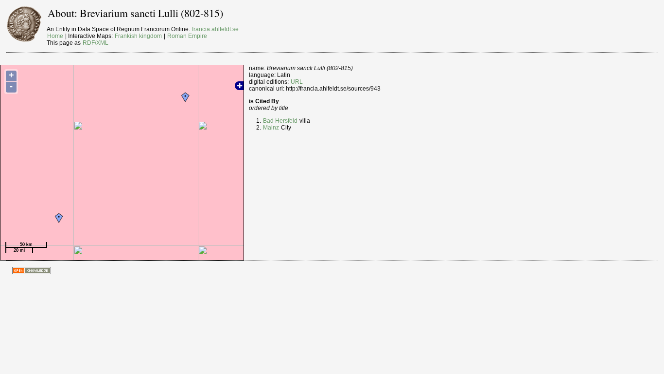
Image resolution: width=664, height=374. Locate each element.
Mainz (271, 127)
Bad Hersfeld (280, 120)
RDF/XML (95, 42)
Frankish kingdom (138, 36)
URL (297, 81)
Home (55, 36)
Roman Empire (187, 36)
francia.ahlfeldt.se (215, 29)
